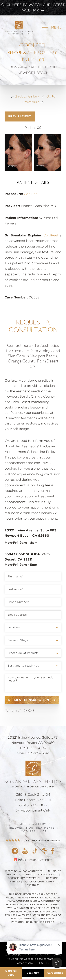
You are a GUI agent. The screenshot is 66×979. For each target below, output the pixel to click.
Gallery (39, 824)
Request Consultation (28, 700)
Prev (19, 116)
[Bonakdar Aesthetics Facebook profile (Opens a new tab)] (52, 850)
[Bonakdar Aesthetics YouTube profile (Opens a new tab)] (25, 850)
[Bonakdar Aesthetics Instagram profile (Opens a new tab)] (15, 850)
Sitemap (27, 875)
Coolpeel (29, 831)
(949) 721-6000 (19, 710)
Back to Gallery (26, 96)
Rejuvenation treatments (31, 828)
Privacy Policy (47, 875)
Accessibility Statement (24, 878)
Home (22, 824)
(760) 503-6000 (33, 805)
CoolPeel (31, 194)
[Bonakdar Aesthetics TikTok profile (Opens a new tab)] (34, 850)
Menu (56, 27)
